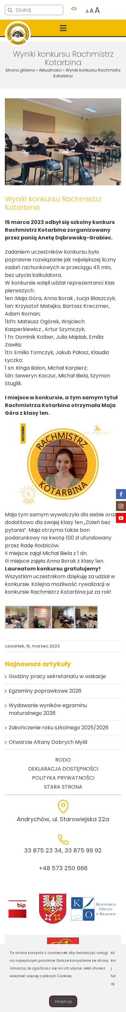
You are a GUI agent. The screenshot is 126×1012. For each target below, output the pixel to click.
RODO (63, 760)
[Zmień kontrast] (74, 10)
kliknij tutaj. (113, 968)
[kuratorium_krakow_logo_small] (94, 898)
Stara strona (63, 787)
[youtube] (121, 518)
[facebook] (121, 494)
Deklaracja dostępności (63, 769)
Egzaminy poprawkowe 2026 (45, 691)
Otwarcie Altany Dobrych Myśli (48, 742)
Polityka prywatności (63, 778)
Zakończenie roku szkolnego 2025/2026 (59, 727)
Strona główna (20, 70)
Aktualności (50, 70)
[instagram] (121, 506)
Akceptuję (63, 1001)
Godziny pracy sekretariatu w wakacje (57, 676)
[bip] (17, 902)
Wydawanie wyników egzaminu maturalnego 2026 (48, 709)
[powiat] (53, 895)
